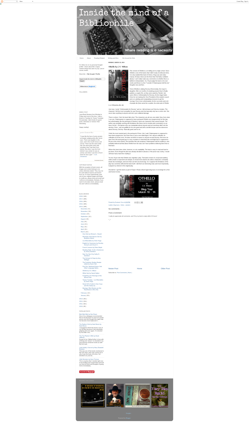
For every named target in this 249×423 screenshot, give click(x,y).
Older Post (165, 269)
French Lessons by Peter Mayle (92, 247)
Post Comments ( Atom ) (124, 272)
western (127, 205)
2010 (81, 306)
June (82, 224)
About (89, 58)
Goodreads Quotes (99, 160)
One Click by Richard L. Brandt (92, 234)
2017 (81, 199)
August (83, 219)
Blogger (128, 418)
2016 (81, 201)
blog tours (116, 205)
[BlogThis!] (138, 202)
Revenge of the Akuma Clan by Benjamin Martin (92, 237)
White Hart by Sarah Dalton (91, 273)
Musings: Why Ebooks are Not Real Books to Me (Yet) (92, 288)
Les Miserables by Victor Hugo (92, 240)
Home (82, 58)
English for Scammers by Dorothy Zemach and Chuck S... (93, 244)
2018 (81, 196)
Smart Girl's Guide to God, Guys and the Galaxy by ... (92, 284)
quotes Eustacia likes (86, 132)
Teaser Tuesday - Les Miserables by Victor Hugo (93, 280)
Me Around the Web (128, 58)
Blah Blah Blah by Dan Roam (88, 314)
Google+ (128, 413)
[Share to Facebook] (142, 202)
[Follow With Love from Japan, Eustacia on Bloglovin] (87, 87)
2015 (81, 204)
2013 (81, 299)
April (82, 229)
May (82, 226)
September (84, 216)
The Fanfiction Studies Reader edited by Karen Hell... (92, 263)
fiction (123, 205)
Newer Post (113, 269)
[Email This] (135, 202)
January (83, 295)
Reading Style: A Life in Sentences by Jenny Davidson (93, 250)
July (82, 221)
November (84, 211)
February (84, 293)
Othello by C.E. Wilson (89, 270)
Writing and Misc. (113, 58)
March (83, 232)
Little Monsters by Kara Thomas (89, 359)
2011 (81, 304)
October (83, 214)
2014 (81, 206)
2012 (81, 301)
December (84, 209)
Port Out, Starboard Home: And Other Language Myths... (92, 267)
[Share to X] (140, 202)
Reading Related (99, 58)
